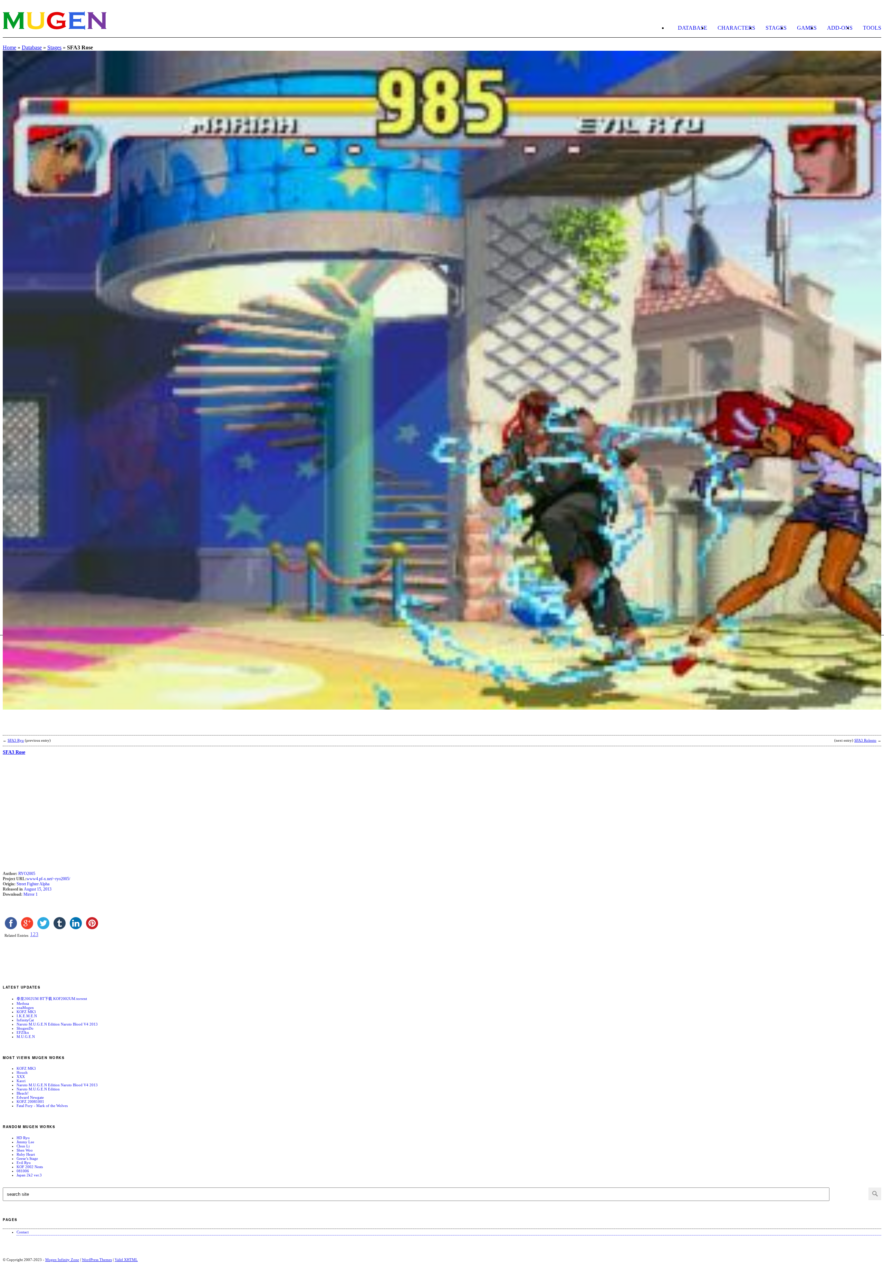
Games (807, 28)
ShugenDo (25, 1028)
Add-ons (840, 28)
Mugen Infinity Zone (62, 1260)
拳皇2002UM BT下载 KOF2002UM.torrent (52, 999)
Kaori (21, 1081)
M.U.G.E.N (26, 1037)
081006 (23, 1171)
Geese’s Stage (27, 1158)
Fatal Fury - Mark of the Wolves (42, 1106)
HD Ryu (23, 1138)
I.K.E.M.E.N (27, 1016)
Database (692, 28)
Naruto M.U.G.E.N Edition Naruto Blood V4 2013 (57, 1024)
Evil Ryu (24, 1163)
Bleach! (23, 1093)
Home (9, 47)
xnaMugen (25, 1008)
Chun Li (23, 1146)
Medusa (23, 1003)
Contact (23, 1232)
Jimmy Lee (25, 1142)
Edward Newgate (30, 1097)
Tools (872, 28)
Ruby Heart (26, 1154)
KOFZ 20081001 (30, 1101)
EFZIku (23, 1032)
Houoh (22, 1072)
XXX (21, 1077)
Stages (776, 28)
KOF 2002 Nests (30, 1167)
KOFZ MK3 (26, 1012)
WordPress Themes (97, 1260)
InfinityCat (25, 1020)
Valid (126, 1260)
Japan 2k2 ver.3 (29, 1175)
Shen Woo (25, 1150)
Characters (736, 28)
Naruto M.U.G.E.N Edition (38, 1089)
